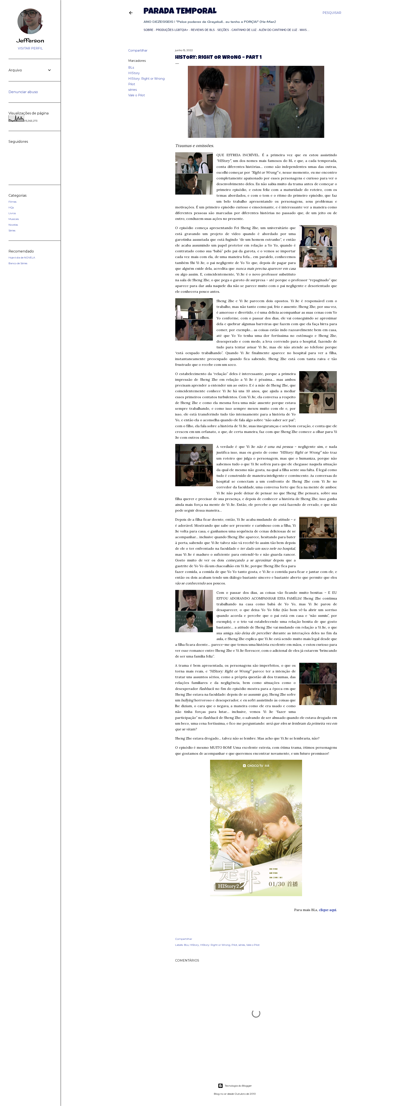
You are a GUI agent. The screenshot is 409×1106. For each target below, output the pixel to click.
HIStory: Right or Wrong (146, 79)
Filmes (12, 201)
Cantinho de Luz (244, 30)
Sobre (148, 30)
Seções (223, 30)
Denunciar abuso (23, 92)
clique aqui (327, 910)
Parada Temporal (180, 12)
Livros (12, 213)
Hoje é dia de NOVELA (22, 257)
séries (132, 90)
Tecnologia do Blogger (238, 1085)
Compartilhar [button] (137, 50)
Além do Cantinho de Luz (278, 30)
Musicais (14, 219)
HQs (11, 207)
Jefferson (30, 40)
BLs (131, 67)
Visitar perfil (30, 48)
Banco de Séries (18, 263)
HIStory (134, 73)
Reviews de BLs (203, 30)
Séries (12, 230)
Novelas (13, 224)
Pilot (131, 84)
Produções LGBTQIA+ (172, 30)
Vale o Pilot (136, 95)
